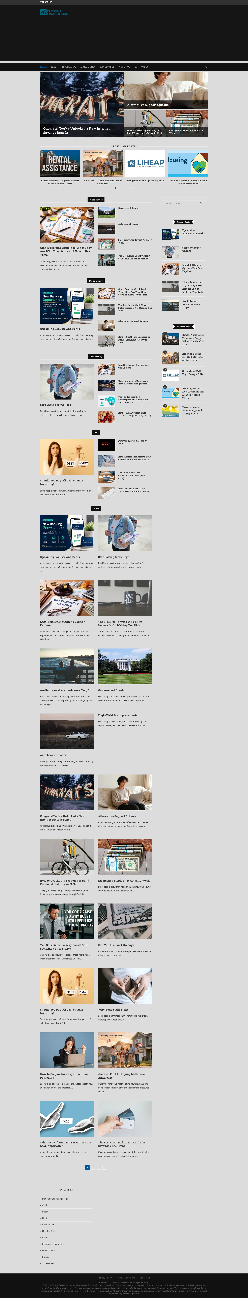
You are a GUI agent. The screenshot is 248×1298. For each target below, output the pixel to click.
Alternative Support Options (133, 321)
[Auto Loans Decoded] (106, 228)
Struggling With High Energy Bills (145, 180)
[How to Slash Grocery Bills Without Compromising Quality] (106, 417)
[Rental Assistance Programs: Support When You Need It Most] (60, 163)
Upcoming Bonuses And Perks (60, 328)
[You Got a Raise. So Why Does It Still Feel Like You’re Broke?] (82, 104)
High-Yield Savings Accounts (117, 715)
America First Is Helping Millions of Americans (103, 182)
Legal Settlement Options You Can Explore (133, 366)
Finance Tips (68, 66)
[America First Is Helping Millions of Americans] (103, 163)
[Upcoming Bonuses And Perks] (67, 306)
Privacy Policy (105, 1277)
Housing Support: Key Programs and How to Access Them (188, 182)
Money (45, 1257)
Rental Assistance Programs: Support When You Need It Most (60, 182)
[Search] (206, 67)
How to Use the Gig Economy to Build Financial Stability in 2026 (134, 340)
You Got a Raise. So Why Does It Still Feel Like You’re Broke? (134, 257)
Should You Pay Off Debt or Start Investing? (61, 482)
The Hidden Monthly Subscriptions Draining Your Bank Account (133, 399)
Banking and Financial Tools (55, 1198)
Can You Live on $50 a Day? (147, 105)
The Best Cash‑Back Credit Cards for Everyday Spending (121, 1144)
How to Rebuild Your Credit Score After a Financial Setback (134, 490)
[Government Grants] (106, 212)
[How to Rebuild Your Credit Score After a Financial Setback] (106, 493)
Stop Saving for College (55, 404)
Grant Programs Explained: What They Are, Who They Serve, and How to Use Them (66, 251)
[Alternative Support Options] (106, 325)
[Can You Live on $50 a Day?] (166, 90)
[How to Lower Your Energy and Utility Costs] (170, 411)
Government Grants (128, 208)
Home (43, 66)
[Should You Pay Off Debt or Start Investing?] (145, 123)
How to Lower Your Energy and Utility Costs (192, 410)
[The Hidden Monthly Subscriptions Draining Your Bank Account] (106, 401)
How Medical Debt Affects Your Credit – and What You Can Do (134, 458)
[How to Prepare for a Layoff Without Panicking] (67, 1050)
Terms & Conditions (125, 1277)
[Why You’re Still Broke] (125, 986)
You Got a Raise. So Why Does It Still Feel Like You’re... (79, 130)
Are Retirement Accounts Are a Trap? (64, 690)
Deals (45, 1211)
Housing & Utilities (51, 1231)
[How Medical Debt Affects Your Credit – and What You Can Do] (106, 461)
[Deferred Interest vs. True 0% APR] (106, 445)
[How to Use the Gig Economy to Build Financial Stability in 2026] (106, 341)
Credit (45, 1205)
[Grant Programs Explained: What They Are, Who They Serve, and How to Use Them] (67, 225)
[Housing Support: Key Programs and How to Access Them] (188, 163)
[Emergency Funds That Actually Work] (106, 244)
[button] (45, 104)
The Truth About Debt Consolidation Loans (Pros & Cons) (132, 475)
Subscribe (46, 2)
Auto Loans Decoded (128, 224)
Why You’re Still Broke (113, 1009)
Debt (53, 66)
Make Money (88, 66)
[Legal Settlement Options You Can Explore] (106, 369)
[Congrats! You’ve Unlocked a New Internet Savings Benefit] (106, 385)
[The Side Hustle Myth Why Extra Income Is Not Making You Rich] (106, 309)
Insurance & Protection (53, 1244)
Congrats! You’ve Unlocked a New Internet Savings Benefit (133, 382)
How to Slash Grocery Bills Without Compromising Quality (135, 414)
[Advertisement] (124, 41)
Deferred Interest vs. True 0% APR (132, 442)
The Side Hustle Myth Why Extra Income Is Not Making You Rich (135, 308)
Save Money (107, 66)
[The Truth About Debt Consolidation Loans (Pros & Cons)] (106, 477)
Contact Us (141, 66)
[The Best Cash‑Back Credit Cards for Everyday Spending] (125, 1119)
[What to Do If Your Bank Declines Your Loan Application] (67, 1119)
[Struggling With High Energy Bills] (145, 163)
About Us (124, 66)
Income (45, 1237)
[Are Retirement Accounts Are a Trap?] (67, 666)
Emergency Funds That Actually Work (135, 241)
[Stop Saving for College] (67, 382)
